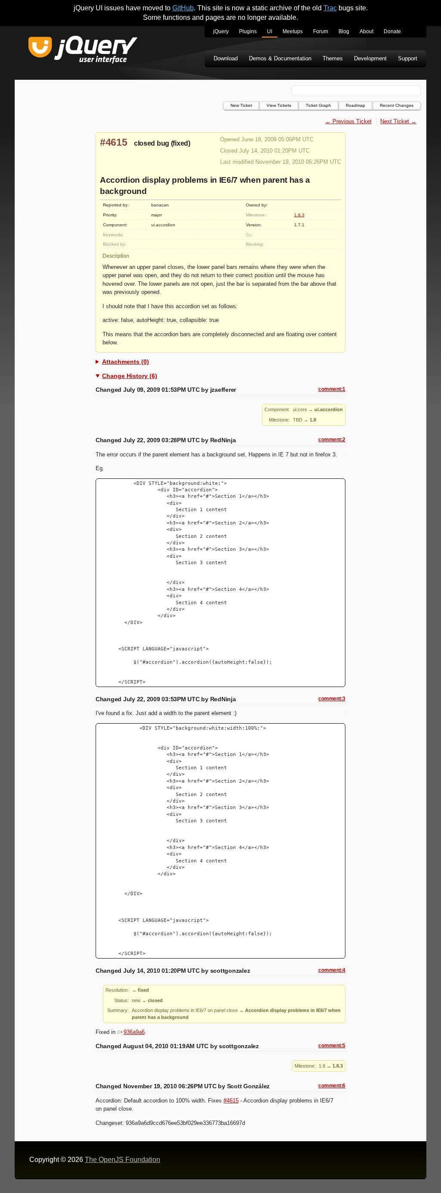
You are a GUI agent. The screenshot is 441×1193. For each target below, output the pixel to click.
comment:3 (331, 699)
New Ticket (241, 105)
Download (226, 58)
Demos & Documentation (280, 58)
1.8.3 (299, 214)
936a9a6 (134, 1032)
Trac (330, 8)
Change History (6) (129, 375)
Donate (392, 31)
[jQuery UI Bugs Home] (82, 51)
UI (269, 31)
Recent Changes (396, 105)
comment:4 (331, 970)
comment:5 (331, 1046)
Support (407, 58)
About (366, 31)
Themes (333, 58)
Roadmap (355, 105)
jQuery (221, 31)
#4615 (113, 142)
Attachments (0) (125, 361)
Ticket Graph (318, 105)
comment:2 (331, 440)
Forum (320, 31)
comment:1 (331, 389)
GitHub (183, 8)
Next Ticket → (398, 121)
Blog (344, 31)
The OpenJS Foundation (122, 1159)
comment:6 (331, 1086)
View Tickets (279, 105)
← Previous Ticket (348, 121)
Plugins (248, 31)
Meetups (293, 31)
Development (370, 58)
